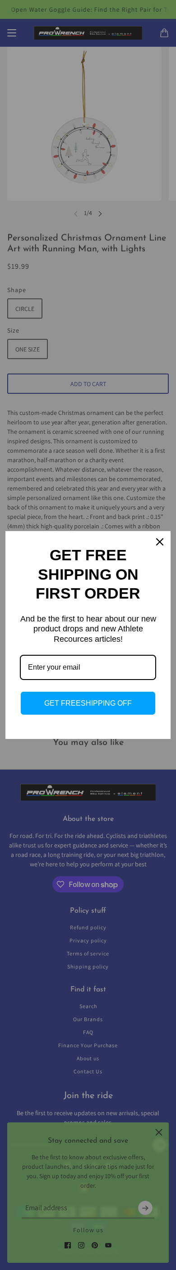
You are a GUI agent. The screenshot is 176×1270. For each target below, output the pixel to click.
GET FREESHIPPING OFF (88, 703)
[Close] (160, 542)
